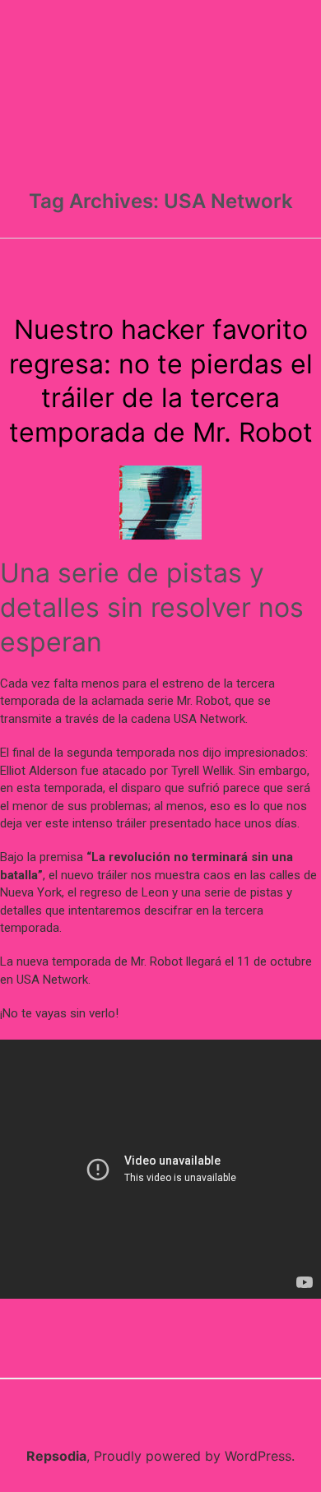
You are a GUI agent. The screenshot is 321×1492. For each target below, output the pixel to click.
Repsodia (56, 1456)
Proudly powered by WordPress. (194, 1456)
